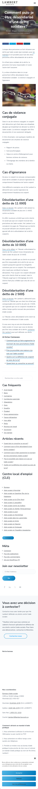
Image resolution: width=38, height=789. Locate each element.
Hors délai (7, 420)
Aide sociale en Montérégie (13, 515)
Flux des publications (11, 554)
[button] (35, 758)
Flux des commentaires (12, 557)
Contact (8, 538)
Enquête (7, 408)
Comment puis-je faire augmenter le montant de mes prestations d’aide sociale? (20, 343)
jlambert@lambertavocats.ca (18, 717)
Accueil (8, 31)
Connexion (7, 551)
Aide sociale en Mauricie (12, 524)
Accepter (19, 773)
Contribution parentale (12, 399)
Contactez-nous (15, 636)
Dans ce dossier (8, 208)
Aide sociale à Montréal (12, 490)
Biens (6, 393)
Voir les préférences (19, 784)
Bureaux (7, 487)
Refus (6, 424)
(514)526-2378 (14, 703)
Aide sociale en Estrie (11, 521)
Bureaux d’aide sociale (10, 694)
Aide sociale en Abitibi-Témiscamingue (17, 509)
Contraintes (8, 396)
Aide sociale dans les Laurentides (15, 518)
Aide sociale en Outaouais (13, 527)
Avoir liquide (8, 390)
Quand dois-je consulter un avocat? (20, 363)
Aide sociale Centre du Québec (14, 506)
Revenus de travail (10, 427)
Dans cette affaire (8, 249)
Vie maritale (8, 433)
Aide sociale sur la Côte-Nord (14, 500)
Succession (7, 430)
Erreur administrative (11, 414)
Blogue (14, 31)
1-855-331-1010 (15, 713)
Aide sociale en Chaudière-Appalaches (17, 530)
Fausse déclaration (10, 417)
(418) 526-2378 (14, 708)
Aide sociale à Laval (11, 512)
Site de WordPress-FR (12, 560)
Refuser (19, 779)
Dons (5, 405)
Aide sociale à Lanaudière (13, 503)
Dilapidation (8, 402)
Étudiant (7, 411)
